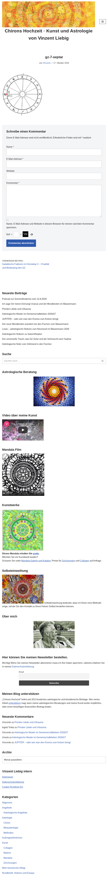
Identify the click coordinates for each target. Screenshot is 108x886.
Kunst (5, 843)
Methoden (9, 833)
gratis (36, 553)
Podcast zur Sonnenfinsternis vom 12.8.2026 (24, 299)
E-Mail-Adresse (14, 159)
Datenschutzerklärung (23, 666)
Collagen (84, 561)
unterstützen (15, 703)
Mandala (8, 858)
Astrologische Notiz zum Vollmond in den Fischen (27, 344)
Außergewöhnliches (12, 838)
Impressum (7, 777)
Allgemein (7, 802)
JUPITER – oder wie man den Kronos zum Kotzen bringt (30, 319)
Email (21, 672)
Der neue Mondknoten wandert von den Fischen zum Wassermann (35, 324)
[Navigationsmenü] (102, 21)
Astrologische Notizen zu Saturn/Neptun (22, 334)
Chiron (7, 823)
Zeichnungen (68, 561)
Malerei (7, 853)
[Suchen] (103, 361)
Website (10, 171)
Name (10, 147)
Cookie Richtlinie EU (12, 787)
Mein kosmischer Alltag (13, 868)
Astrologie (7, 818)
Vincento (47, 63)
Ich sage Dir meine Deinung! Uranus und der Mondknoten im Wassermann (39, 304)
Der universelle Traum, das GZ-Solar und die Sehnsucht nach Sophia (36, 339)
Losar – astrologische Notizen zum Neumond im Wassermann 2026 (35, 329)
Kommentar (12, 183)
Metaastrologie (11, 828)
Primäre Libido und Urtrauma (16, 309)
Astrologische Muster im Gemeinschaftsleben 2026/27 (29, 314)
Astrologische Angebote (15, 812)
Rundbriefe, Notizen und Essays (18, 873)
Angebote (7, 807)
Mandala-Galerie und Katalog (36, 561)
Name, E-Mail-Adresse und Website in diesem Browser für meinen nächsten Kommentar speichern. (50, 226)
